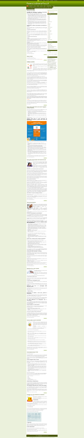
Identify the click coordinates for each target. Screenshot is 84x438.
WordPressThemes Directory (45, 437)
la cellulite (49, 29)
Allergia (48, 16)
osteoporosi (49, 37)
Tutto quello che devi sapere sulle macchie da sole (36, 159)
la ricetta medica (49, 30)
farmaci (52, 63)
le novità (49, 32)
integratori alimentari (50, 27)
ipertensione (49, 28)
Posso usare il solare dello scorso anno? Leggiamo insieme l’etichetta (36, 107)
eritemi (50, 63)
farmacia (54, 63)
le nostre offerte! (49, 31)
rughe (54, 68)
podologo (48, 68)
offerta (53, 67)
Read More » (45, 54)
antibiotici (49, 17)
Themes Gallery (49, 437)
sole (48, 40)
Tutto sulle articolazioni (31, 202)
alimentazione (49, 58)
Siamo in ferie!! (30, 56)
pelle (55, 67)
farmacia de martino (50, 64)
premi (50, 68)
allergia (52, 58)
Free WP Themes (53, 437)
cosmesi (49, 20)
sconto (56, 68)
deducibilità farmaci (50, 21)
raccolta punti (52, 68)
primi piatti (49, 38)
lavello (51, 67)
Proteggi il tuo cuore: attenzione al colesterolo (35, 394)
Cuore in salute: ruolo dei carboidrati (34, 320)
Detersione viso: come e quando (33, 268)
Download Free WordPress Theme (38, 437)
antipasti (49, 18)
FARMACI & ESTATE (30, 61)
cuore (52, 59)
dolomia (51, 60)
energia (48, 63)
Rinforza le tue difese (31, 10)
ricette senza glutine (50, 39)
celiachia (49, 19)
